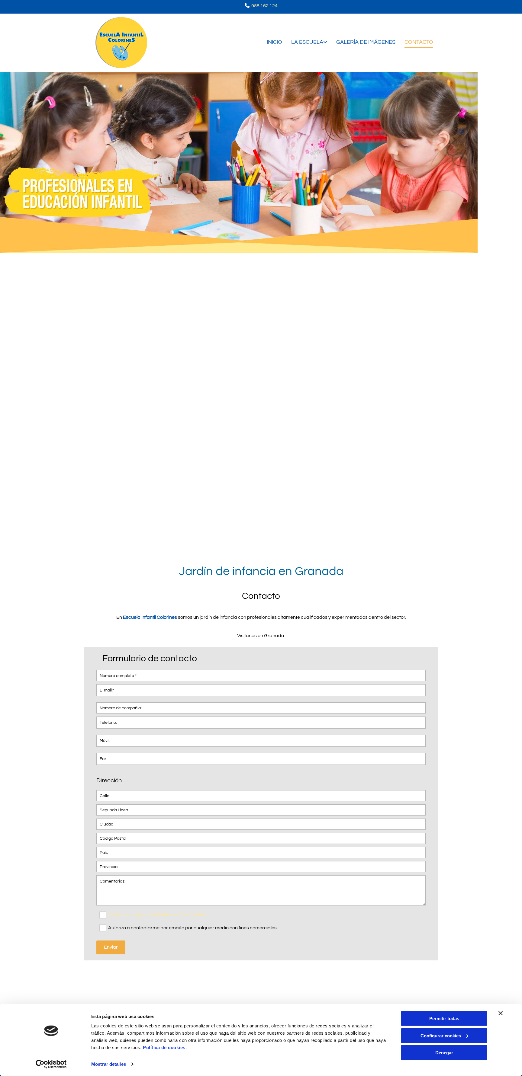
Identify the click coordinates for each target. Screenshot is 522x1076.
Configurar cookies (440, 1035)
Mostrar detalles (108, 1064)
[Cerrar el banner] (500, 1013)
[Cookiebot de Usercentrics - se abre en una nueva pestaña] (51, 1064)
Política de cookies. (165, 1047)
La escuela (307, 42)
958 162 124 (264, 5)
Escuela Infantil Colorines (150, 617)
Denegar (444, 1052)
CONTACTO (418, 42)
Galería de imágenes (365, 42)
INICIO (274, 42)
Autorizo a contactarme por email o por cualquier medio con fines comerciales (192, 927)
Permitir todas (444, 1018)
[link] (304, 42)
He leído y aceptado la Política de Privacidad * (157, 914)
